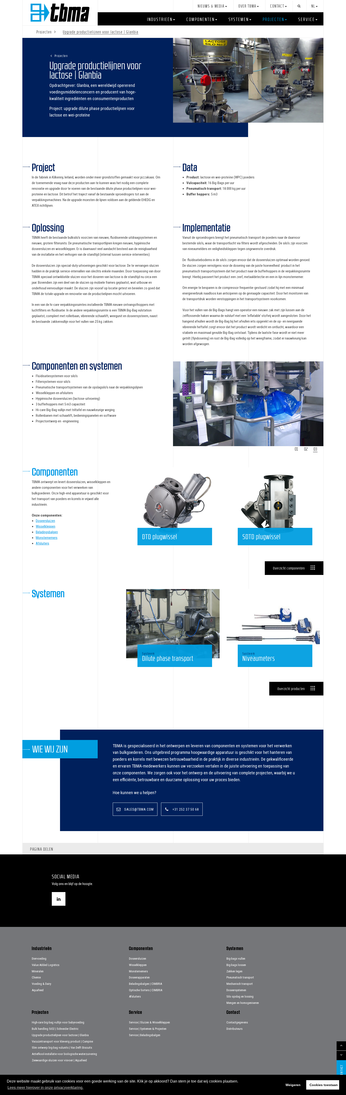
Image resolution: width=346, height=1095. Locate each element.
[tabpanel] (248, 403)
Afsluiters (42, 543)
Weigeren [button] (293, 1085)
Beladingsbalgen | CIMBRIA (145, 984)
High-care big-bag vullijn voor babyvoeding (58, 1022)
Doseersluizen (45, 521)
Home (60, 13)
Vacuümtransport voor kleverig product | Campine (62, 1041)
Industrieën (160, 19)
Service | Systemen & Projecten (147, 1028)
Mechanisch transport (239, 984)
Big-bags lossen (236, 965)
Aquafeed (38, 990)
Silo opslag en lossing (239, 996)
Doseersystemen (236, 990)
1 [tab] (297, 449)
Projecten (273, 19)
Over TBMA (247, 6)
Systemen (239, 19)
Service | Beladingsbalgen (144, 1035)
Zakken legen (234, 971)
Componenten (200, 19)
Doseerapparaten (139, 977)
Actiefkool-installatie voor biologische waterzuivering (64, 1054)
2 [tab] (307, 449)
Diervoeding (39, 958)
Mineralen (38, 971)
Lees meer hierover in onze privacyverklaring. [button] (45, 1088)
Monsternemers (46, 538)
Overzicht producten (291, 689)
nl (313, 6)
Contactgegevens (237, 1022)
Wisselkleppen (45, 526)
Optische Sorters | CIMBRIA (145, 990)
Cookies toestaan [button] (324, 1085)
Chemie (36, 977)
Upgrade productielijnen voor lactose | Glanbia (60, 1035)
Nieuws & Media (211, 6)
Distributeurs (234, 1028)
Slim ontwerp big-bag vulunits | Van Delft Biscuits (62, 1047)
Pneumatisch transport (240, 977)
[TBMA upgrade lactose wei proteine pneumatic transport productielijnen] (248, 80)
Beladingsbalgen (47, 532)
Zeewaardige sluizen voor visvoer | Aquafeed (59, 1060)
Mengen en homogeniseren (242, 1003)
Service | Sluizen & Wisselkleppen (149, 1022)
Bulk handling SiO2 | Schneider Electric (55, 1028)
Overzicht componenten (289, 568)
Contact (277, 6)
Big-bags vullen (235, 958)
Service (306, 19)
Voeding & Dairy (41, 984)
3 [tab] (316, 449)
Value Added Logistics (45, 965)
